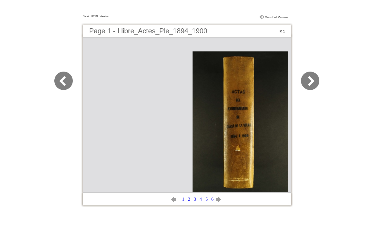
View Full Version (276, 17)
